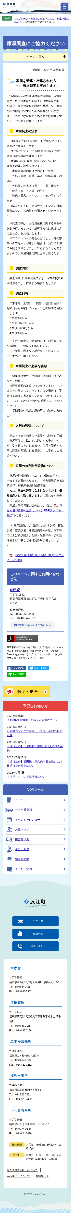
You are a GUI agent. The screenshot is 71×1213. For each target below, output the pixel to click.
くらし (50, 18)
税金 (59, 18)
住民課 (15, 590)
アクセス (38, 921)
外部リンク (42, 1176)
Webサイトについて (18, 1176)
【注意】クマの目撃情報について (27, 776)
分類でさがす (38, 18)
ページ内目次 (35, 56)
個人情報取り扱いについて (22, 1170)
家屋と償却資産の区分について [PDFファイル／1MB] (35, 510)
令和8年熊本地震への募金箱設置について (32, 720)
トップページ (21, 18)
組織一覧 (38, 933)
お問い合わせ (38, 946)
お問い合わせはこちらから (34, 625)
